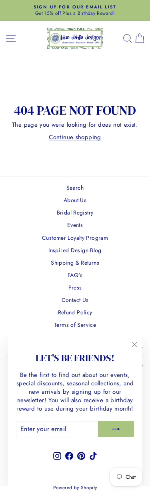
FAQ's (75, 275)
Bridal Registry (75, 213)
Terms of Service (75, 325)
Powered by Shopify (75, 487)
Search (75, 188)
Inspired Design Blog (75, 250)
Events (75, 225)
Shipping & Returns (75, 263)
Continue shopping (75, 137)
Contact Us (75, 300)
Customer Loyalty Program (75, 238)
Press (75, 287)
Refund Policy (75, 312)
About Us (75, 200)
